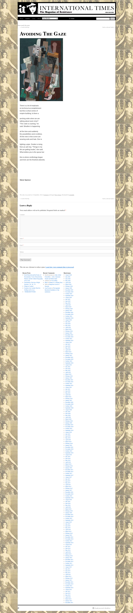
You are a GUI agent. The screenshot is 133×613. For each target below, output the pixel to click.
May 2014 (67, 550)
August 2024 (68, 320)
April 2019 (68, 439)
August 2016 (68, 499)
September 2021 (69, 385)
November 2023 (69, 336)
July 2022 (67, 366)
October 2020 (68, 406)
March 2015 (68, 531)
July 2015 (67, 524)
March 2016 (68, 509)
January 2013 (68, 580)
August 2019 (68, 432)
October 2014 (68, 541)
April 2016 (68, 507)
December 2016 (69, 492)
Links (33, 18)
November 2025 (69, 292)
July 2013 (67, 569)
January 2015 (68, 535)
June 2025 (67, 301)
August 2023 (68, 342)
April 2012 (68, 597)
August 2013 (68, 567)
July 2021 (67, 389)
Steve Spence (58, 195)
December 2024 (69, 312)
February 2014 (69, 556)
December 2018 (69, 447)
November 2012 (69, 584)
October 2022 (68, 361)
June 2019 (67, 436)
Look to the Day (24, 27)
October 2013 (68, 563)
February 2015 (69, 533)
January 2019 (68, 445)
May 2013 (67, 572)
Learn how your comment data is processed (60, 267)
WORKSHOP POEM (30, 292)
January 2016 (68, 512)
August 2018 (68, 454)
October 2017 (68, 473)
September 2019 (69, 430)
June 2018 (67, 458)
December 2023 (69, 335)
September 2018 (69, 453)
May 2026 (67, 280)
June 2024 (67, 323)
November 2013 (69, 561)
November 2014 (69, 539)
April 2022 (68, 372)
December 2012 (69, 582)
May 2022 (67, 370)
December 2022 (69, 357)
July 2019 (67, 434)
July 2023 (67, 344)
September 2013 (69, 565)
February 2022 (69, 376)
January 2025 (68, 310)
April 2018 (68, 462)
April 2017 (68, 484)
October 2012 (68, 585)
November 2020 (69, 404)
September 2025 (69, 295)
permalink (71, 195)
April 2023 (68, 350)
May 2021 (67, 393)
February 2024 (69, 331)
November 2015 (69, 516)
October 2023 (68, 338)
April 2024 (68, 327)
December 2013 (69, 559)
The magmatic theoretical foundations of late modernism (52, 290)
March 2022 (68, 374)
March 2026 (68, 284)
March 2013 (68, 576)
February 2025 (69, 308)
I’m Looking (54, 280)
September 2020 (69, 408)
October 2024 (68, 316)
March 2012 (68, 599)
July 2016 (67, 501)
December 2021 (69, 380)
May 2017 (67, 483)
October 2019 (68, 428)
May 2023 (67, 348)
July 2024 (67, 322)
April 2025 (68, 305)
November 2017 (69, 471)
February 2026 (69, 286)
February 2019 (69, 443)
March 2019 (68, 441)
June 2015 (67, 526)
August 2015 (68, 522)
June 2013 (67, 571)
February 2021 (69, 398)
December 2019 (69, 424)
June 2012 (67, 593)
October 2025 (68, 293)
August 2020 (68, 410)
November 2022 (69, 359)
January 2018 (68, 468)
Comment (22, 214)
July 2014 (67, 546)
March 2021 (68, 396)
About (39, 18)
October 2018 (68, 451)
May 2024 (67, 325)
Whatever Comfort (28, 286)
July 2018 (67, 456)
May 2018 (67, 460)
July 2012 (67, 591)
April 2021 (68, 395)
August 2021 (68, 387)
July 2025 (67, 299)
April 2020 (68, 417)
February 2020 (69, 421)
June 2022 (67, 368)
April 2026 (68, 282)
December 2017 (69, 469)
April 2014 (68, 552)
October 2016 (68, 496)
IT (18, 608)
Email (21, 245)
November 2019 (69, 426)
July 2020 (67, 411)
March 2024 (68, 329)
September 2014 (69, 542)
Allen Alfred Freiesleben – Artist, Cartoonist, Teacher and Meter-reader (53, 276)
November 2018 (69, 449)
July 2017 (67, 479)
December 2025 (69, 290)
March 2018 (68, 464)
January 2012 (68, 600)
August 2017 (68, 477)
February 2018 (69, 466)
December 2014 (69, 537)
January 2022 (68, 378)
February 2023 (69, 353)
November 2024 (69, 314)
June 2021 (67, 391)
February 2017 (69, 488)
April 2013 (68, 574)
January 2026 (68, 288)
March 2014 (68, 554)
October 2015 (68, 518)
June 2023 (67, 346)
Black (46, 282)
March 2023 (68, 351)
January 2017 (68, 490)
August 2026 (68, 275)
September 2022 (69, 363)
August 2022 (68, 365)
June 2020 (67, 413)
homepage (46, 195)
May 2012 (67, 595)
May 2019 (67, 438)
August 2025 (68, 297)
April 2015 (68, 529)
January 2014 (68, 557)
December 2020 (69, 402)
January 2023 (68, 355)
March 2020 (68, 419)
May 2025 (67, 303)
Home (21, 18)
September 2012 (69, 587)
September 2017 (69, 475)
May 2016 (67, 505)
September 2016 (69, 497)
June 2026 (67, 278)
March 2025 (68, 307)
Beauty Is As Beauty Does (56, 282)
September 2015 (69, 520)
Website (22, 252)
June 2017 (67, 481)
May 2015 (67, 527)
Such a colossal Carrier (108, 27)
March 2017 (68, 486)
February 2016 (69, 511)
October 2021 (68, 383)
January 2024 (68, 333)
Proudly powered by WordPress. (103, 608)
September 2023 (69, 340)
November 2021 (69, 381)
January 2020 (68, 423)
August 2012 (68, 589)
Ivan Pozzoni (48, 288)
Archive (27, 18)
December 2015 (69, 514)
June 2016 (67, 503)
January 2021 (68, 400)
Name (22, 238)
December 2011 (69, 602)
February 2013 (69, 578)
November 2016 (69, 494)
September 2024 (69, 318)
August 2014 (68, 544)
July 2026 (67, 277)
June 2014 (67, 548)
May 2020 (67, 415)
